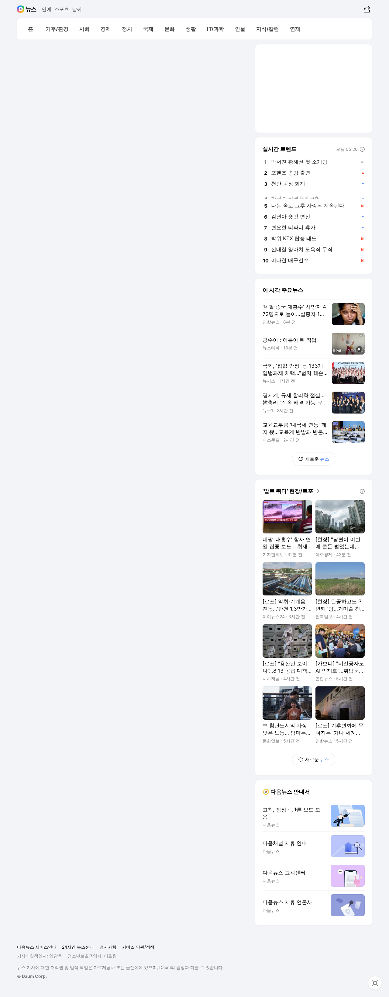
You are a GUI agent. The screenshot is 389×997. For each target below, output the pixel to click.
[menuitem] (30, 29)
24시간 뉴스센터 (78, 947)
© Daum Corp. (32, 976)
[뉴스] (31, 9)
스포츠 (61, 9)
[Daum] (21, 9)
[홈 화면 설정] (375, 983)
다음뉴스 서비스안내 (37, 947)
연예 (46, 9)
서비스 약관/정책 (138, 947)
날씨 (77, 9)
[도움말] (362, 149)
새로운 (317, 459)
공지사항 (107, 947)
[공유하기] (366, 9)
